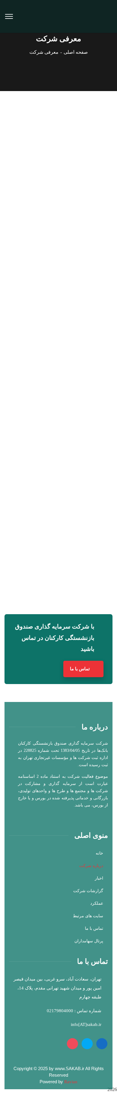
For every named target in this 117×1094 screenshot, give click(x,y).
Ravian (70, 1081)
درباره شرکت (91, 865)
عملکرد (96, 903)
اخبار (99, 878)
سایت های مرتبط (88, 916)
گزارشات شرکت (88, 891)
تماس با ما (80, 668)
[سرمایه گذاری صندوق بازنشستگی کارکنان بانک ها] (78, 16)
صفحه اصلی (76, 52)
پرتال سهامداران (88, 941)
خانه (99, 853)
